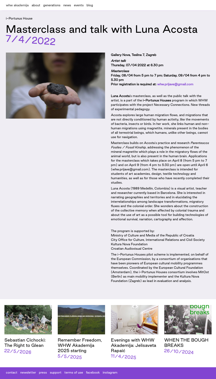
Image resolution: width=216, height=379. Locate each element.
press (43, 372)
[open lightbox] (55, 86)
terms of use (73, 372)
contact (11, 372)
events (79, 5)
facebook (93, 372)
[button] (53, 5)
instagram (110, 372)
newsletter (28, 372)
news (67, 5)
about (36, 5)
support (55, 372)
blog (90, 5)
